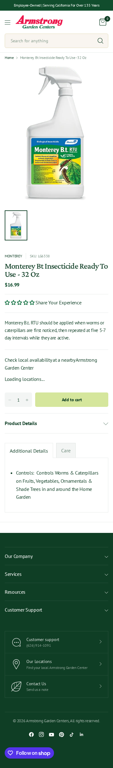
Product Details (21, 423)
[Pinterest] (61, 734)
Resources (15, 592)
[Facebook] (31, 734)
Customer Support (23, 610)
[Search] (100, 41)
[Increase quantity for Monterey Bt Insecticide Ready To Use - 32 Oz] (27, 400)
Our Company (18, 556)
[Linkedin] (82, 734)
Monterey (13, 256)
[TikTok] (72, 734)
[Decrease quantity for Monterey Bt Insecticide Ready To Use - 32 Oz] (9, 400)
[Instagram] (41, 734)
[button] (20, 302)
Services (13, 574)
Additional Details (29, 451)
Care (66, 450)
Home (9, 58)
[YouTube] (51, 734)
